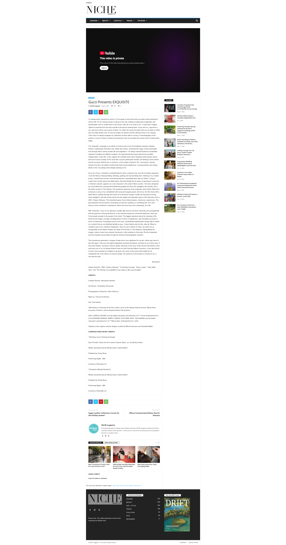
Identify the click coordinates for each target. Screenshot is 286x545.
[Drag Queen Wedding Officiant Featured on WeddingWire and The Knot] (170, 164)
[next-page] (159, 443)
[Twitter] (96, 112)
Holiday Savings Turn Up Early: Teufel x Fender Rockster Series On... (185, 152)
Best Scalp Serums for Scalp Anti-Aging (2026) (147, 465)
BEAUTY (105, 21)
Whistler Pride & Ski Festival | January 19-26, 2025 (187, 195)
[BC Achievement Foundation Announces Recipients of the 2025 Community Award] (170, 186)
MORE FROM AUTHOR (111, 442)
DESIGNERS (130, 519)
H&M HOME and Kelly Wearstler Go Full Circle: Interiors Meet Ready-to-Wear (124, 466)
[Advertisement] (159, 10)
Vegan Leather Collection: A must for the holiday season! (103, 414)
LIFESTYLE (117, 21)
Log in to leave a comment (97, 478)
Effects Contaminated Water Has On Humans (144, 414)
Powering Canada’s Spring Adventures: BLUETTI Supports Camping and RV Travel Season (186, 130)
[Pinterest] (101, 112)
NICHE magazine (95, 106)
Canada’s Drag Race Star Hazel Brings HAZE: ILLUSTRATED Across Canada (187, 107)
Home (89, 25)
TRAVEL (129, 21)
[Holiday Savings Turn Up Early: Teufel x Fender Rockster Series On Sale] (170, 153)
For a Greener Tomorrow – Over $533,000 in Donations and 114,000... (186, 207)
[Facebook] (90, 112)
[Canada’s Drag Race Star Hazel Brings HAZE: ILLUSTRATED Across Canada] (170, 108)
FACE (128, 516)
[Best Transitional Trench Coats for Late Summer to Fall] (99, 454)
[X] (108, 436)
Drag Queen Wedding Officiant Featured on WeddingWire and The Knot (186, 163)
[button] (196, 20)
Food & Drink (130, 512)
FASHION (93, 21)
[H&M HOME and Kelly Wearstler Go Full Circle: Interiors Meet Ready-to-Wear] (124, 454)
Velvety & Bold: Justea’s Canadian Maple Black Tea (186, 117)
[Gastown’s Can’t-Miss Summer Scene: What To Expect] (170, 175)
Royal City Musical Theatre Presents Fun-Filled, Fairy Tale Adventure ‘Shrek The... (187, 142)
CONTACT (89, 3)
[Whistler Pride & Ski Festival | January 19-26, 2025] (170, 197)
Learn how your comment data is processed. (126, 485)
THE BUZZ (141, 21)
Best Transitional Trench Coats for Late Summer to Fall (98, 465)
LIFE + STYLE (131, 506)
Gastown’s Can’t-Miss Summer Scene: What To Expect (185, 174)
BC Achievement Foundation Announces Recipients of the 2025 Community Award (187, 185)
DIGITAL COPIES (193, 542)
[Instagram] (95, 510)
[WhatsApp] (106, 112)
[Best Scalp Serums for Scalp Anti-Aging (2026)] (149, 454)
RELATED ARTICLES (95, 442)
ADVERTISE (183, 542)
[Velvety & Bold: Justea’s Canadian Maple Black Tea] (170, 119)
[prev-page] (156, 443)
